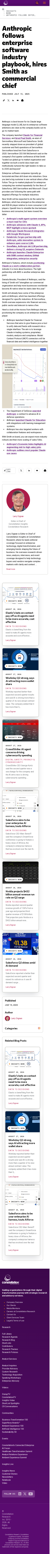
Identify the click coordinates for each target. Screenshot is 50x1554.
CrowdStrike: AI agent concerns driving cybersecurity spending (19, 752)
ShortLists (6, 1364)
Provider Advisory (10, 1390)
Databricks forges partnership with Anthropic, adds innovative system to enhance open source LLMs (25, 240)
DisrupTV (6, 1415)
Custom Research (10, 1393)
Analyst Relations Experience (14, 1476)
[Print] (22, 100)
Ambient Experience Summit (14, 1479)
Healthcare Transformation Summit (17, 1473)
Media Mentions (13, 1330)
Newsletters (7, 1498)
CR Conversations (10, 1428)
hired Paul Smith (23, 138)
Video (4, 1504)
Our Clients (11, 1327)
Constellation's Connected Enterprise (18, 1466)
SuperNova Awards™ (11, 1444)
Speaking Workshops (11, 1399)
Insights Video (8, 1422)
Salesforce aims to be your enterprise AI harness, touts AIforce (18, 823)
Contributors (7, 1367)
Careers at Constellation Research (21, 1333)
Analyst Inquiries (9, 1387)
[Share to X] (8, 100)
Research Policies (10, 1374)
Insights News (8, 1492)
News (8, 13)
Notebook (6, 1501)
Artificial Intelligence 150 (13, 1450)
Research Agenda (9, 1358)
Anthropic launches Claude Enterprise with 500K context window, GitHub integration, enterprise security (25, 255)
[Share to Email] (17, 100)
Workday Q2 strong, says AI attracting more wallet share (20, 680)
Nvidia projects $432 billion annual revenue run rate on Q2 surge (20, 894)
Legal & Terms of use (15, 1342)
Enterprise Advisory (10, 1402)
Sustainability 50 (9, 1453)
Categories (11, 1049)
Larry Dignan (18, 516)
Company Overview (15, 1324)
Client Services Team (15, 1339)
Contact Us (11, 1336)
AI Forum (6, 1470)
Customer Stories (9, 1495)
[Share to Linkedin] (13, 100)
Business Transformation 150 (15, 1441)
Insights (11, 11)
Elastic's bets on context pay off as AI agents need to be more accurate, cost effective (20, 617)
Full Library (7, 1355)
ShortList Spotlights (10, 1425)
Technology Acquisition (12, 1396)
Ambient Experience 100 (12, 1447)
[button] (4, 100)
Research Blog (8, 1361)
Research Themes (10, 1370)
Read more (10, 569)
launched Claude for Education (31, 420)
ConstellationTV (9, 1418)
